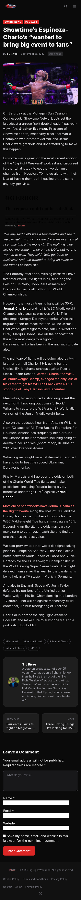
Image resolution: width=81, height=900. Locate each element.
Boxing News (13, 22)
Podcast (31, 22)
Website (9, 823)
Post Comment (19, 851)
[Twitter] (40, 893)
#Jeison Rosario (33, 641)
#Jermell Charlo (15, 648)
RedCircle (21, 226)
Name (9, 798)
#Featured (12, 641)
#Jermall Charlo (59, 641)
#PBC (34, 648)
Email (8, 811)
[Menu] (74, 6)
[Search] (65, 6)
